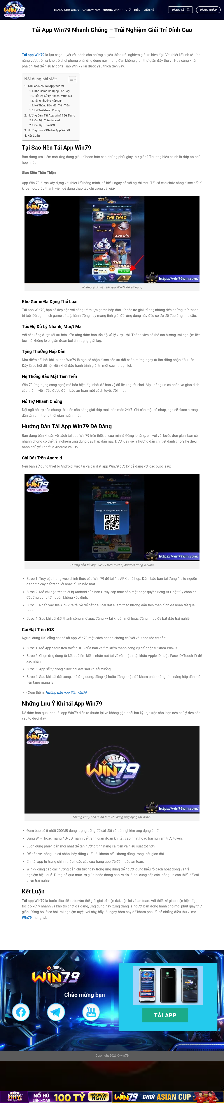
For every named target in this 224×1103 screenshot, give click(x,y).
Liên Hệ (149, 9)
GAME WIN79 (91, 9)
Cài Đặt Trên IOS (44, 125)
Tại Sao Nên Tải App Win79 (46, 86)
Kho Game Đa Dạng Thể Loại (52, 91)
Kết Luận (34, 136)
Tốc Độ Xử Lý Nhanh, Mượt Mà (53, 95)
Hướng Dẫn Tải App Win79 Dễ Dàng (51, 115)
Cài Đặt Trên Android (47, 120)
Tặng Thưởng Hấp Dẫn (48, 100)
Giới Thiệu (133, 9)
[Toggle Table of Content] (70, 79)
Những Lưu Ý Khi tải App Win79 (49, 130)
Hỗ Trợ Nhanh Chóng (47, 110)
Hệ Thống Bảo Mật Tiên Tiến (52, 105)
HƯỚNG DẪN (111, 9)
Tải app (165, 1015)
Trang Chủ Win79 (66, 9)
